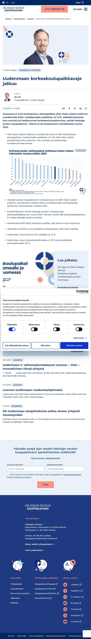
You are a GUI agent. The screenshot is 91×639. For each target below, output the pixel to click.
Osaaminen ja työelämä (30, 70)
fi (7, 3)
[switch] (34, 329)
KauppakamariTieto (44, 589)
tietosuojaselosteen (72, 475)
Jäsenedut (15, 598)
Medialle (14, 603)
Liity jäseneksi (53, 9)
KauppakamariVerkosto (45, 593)
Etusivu (8, 19)
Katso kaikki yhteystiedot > (39, 544)
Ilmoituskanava (74, 636)
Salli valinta (45, 345)
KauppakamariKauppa (45, 584)
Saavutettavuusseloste (56, 636)
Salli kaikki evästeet (74, 345)
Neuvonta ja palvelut (20, 593)
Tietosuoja (21, 636)
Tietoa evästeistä (36, 636)
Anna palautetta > (34, 550)
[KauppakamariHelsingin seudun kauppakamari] (13, 9)
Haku (78, 3)
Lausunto (18, 360)
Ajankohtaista (19, 19)
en (13, 3)
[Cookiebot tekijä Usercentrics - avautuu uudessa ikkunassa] (78, 292)
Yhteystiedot (16, 584)
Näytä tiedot (79, 338)
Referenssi (16, 406)
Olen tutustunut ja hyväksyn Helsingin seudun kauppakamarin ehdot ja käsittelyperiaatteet (44, 476)
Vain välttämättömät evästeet (17, 345)
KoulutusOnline (42, 598)
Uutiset (30, 19)
